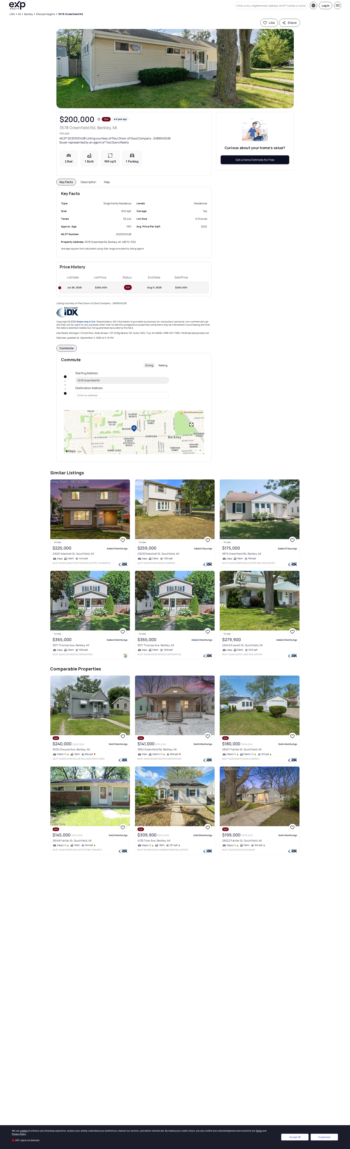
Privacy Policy (19, 1134)
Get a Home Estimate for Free (255, 160)
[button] (175, 68)
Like (272, 23)
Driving (149, 365)
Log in (325, 5)
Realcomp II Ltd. (86, 321)
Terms (259, 1131)
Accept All (295, 1137)
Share (292, 23)
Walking (162, 365)
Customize (324, 1137)
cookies (24, 1131)
